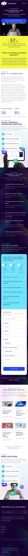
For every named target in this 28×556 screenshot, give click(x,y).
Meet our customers (14, 380)
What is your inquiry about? (10, 347)
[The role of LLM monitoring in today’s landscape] (7, 425)
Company (5, 339)
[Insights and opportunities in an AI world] (20, 425)
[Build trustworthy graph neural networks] (7, 404)
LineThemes (12, 550)
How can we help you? (9, 355)
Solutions (3, 529)
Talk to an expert (14, 539)
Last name (6, 331)
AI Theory (5, 430)
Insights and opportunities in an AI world (20, 434)
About (2, 532)
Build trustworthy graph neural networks (7, 412)
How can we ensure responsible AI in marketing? (20, 413)
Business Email (13, 313)
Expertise (3, 527)
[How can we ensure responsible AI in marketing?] (20, 404)
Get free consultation (13, 448)
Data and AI (5, 408)
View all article (22, 395)
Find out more (23, 64)
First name (6, 323)
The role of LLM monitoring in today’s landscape (7, 435)
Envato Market (5, 552)
